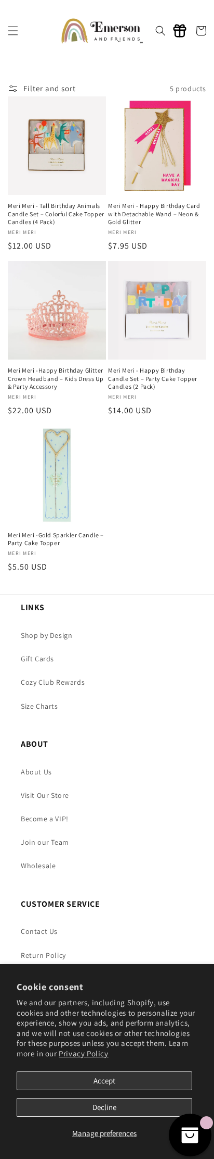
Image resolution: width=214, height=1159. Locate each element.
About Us (36, 771)
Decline (104, 1107)
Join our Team (45, 842)
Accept (104, 1081)
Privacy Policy (83, 1053)
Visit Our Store (45, 795)
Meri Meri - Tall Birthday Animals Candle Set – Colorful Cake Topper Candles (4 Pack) (56, 214)
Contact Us (39, 931)
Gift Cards (37, 658)
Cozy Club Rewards (53, 682)
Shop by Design (46, 635)
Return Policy (43, 955)
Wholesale (38, 865)
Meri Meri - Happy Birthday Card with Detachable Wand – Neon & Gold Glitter (154, 214)
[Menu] (13, 30)
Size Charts (39, 706)
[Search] (160, 30)
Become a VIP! (45, 818)
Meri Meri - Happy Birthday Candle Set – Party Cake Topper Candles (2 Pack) (152, 378)
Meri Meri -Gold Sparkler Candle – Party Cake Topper (56, 539)
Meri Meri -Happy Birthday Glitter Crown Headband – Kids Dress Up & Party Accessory (56, 378)
